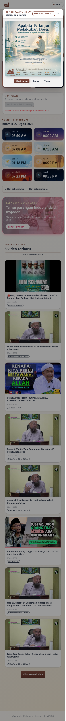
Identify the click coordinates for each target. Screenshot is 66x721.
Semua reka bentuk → (42, 15)
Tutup (46, 81)
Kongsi (34, 81)
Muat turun (20, 81)
